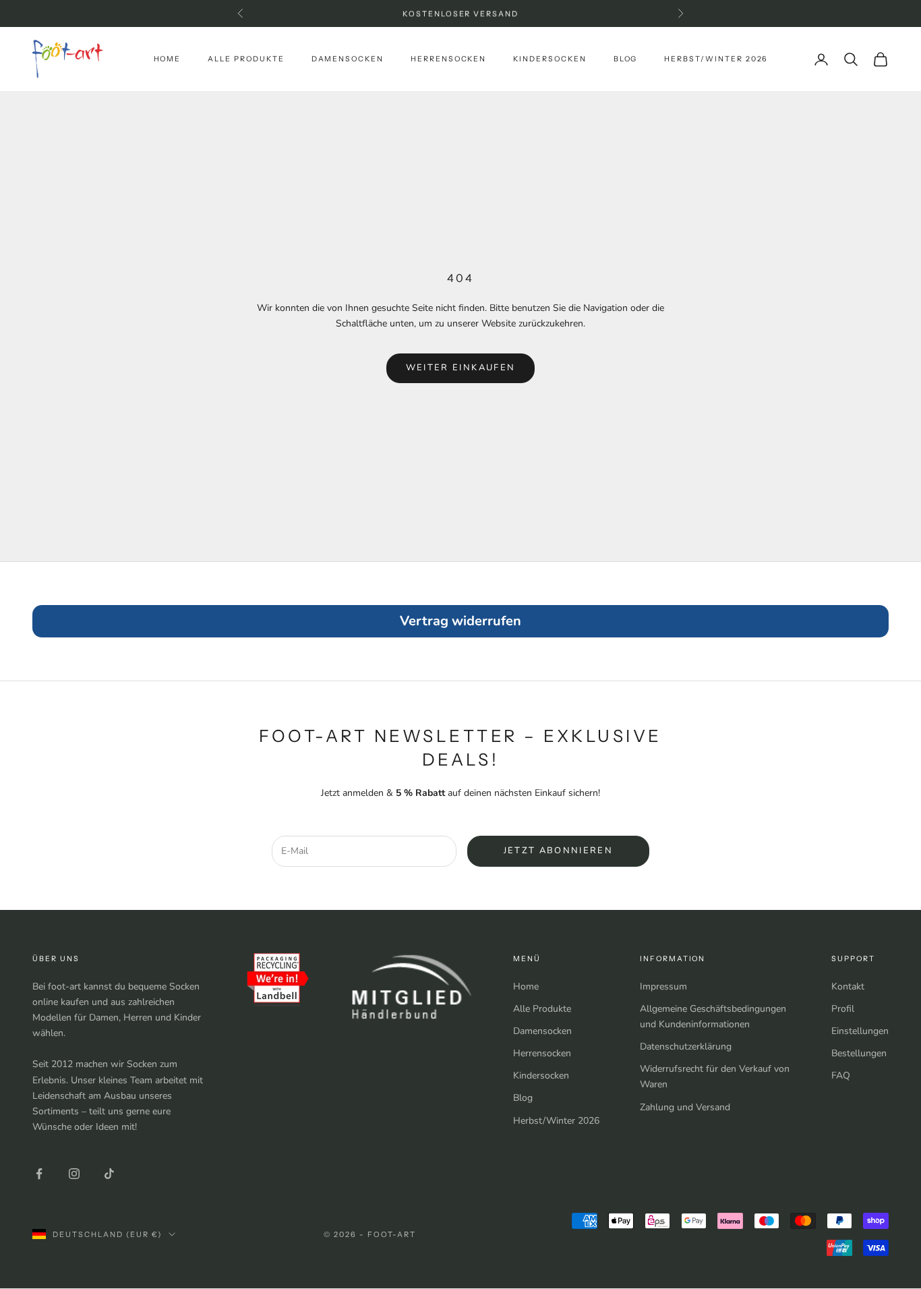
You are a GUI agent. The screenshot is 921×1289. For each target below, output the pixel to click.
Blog (626, 59)
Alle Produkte (246, 59)
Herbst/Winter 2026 (715, 59)
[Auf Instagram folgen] (74, 1173)
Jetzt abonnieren (558, 850)
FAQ (840, 1075)
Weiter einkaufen (460, 368)
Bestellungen (859, 1053)
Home (167, 59)
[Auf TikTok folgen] (109, 1173)
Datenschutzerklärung (686, 1046)
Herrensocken (448, 59)
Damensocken (347, 59)
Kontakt (847, 986)
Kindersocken (549, 59)
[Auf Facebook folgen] (39, 1173)
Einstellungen (860, 1031)
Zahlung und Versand (685, 1107)
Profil (842, 1008)
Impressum (663, 986)
